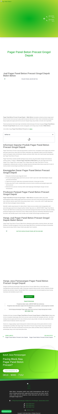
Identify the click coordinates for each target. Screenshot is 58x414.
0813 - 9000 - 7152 (13, 375)
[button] (44, 18)
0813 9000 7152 (29, 311)
